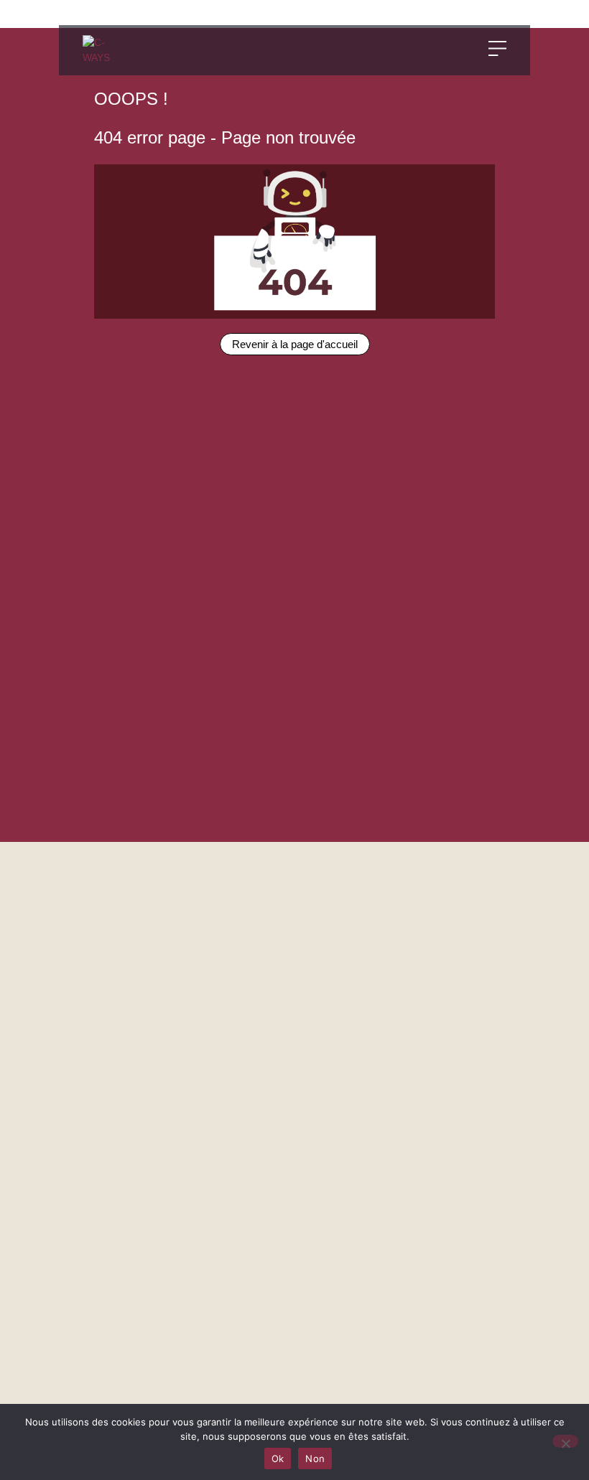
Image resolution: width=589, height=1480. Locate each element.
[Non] (565, 1441)
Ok (278, 1458)
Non (315, 1458)
